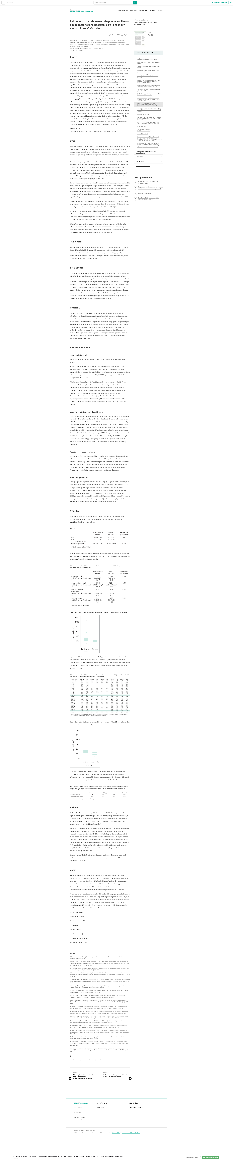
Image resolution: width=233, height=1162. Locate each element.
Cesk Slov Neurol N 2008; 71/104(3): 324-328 (91, 48)
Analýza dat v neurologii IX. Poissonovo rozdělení (143, 130)
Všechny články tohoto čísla (145, 53)
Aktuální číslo (143, 11)
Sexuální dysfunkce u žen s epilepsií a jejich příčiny (148, 67)
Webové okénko (141, 126)
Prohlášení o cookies (79, 1117)
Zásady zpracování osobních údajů (131, 1133)
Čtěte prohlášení (116, 1133)
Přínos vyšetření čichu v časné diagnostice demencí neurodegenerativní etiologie (83, 1077)
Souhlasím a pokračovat (210, 1157)
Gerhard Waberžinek (142, 134)
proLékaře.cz (10, 3)
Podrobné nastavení (192, 1157)
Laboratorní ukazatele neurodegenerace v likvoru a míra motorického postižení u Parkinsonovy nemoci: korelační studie (148, 104)
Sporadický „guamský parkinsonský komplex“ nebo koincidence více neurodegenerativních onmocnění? (149, 118)
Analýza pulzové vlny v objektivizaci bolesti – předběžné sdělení (115, 1076)
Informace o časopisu (156, 11)
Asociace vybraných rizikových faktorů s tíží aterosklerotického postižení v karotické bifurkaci (148, 76)
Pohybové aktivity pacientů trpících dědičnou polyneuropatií (149, 71)
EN (231, 3)
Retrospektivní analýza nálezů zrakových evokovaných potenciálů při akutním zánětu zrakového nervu (148, 99)
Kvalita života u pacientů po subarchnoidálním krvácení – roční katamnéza (149, 94)
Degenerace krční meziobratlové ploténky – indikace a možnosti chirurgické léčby (148, 58)
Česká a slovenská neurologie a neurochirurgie (146, 152)
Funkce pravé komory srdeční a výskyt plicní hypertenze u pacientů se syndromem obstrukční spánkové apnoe (148, 81)
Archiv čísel (133, 11)
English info (127, 35)
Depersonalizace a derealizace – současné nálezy (148, 63)
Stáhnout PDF (116, 35)
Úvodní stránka (123, 11)
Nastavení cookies (79, 1120)
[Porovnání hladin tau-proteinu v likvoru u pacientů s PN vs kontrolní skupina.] (100, 634)
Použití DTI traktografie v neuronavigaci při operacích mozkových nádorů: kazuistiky (148, 123)
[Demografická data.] (100, 540)
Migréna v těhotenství (143, 114)
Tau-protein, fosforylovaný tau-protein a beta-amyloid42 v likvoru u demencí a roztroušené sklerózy (149, 110)
